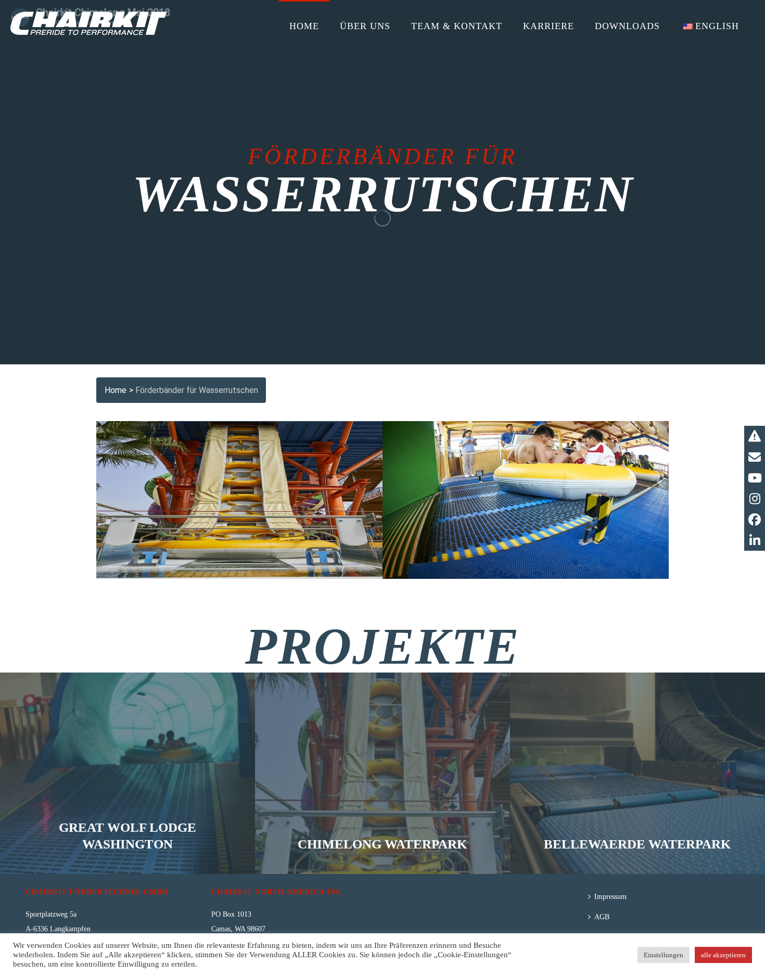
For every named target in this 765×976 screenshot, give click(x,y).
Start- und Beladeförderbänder (526, 456)
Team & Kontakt (456, 26)
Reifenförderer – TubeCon (239, 456)
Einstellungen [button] (663, 955)
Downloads (627, 26)
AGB (601, 917)
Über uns (365, 26)
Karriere (548, 26)
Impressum (610, 897)
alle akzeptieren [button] (723, 955)
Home (304, 26)
